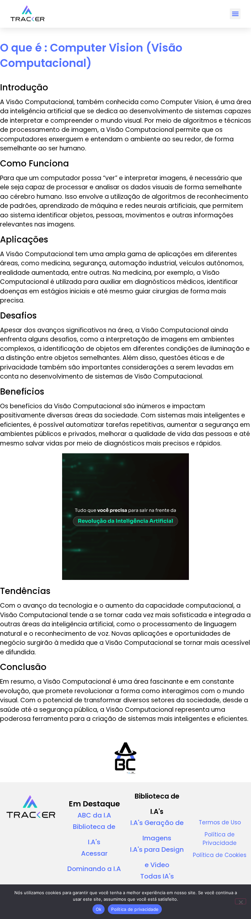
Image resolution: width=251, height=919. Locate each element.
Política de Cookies (219, 855)
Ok (99, 909)
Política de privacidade (135, 909)
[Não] (240, 901)
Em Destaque (94, 804)
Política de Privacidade (220, 839)
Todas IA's (157, 876)
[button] (235, 13)
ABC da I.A (94, 815)
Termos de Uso (220, 822)
